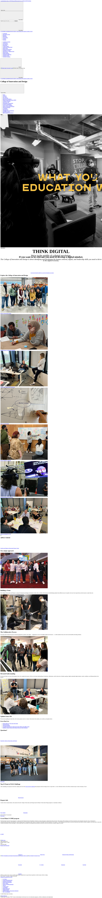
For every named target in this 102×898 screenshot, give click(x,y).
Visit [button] (6, 845)
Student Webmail (6, 53)
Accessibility (5, 887)
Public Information (6, 888)
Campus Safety (5, 886)
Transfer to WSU (6, 55)
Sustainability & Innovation (8, 103)
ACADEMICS (3, 31)
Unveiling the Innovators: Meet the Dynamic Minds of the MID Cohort (16, 726)
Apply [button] (8, 845)
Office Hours (5, 48)
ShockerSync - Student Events (8, 51)
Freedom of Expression (7, 881)
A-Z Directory (5, 43)
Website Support (6, 889)
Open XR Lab (5, 109)
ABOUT (25, 31)
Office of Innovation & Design (8, 106)
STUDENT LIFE (15, 31)
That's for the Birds (6, 725)
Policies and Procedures (7, 49)
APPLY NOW (30, 31)
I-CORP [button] (2, 834)
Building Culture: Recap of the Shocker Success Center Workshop (15, 727)
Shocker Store (5, 52)
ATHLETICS (21, 31)
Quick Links (3, 10)
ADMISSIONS (9, 31)
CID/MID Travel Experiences (8, 110)
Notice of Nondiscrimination (8, 884)
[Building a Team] (24, 587)
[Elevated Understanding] (24, 671)
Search (1, 20)
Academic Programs (6, 101)
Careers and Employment (7, 47)
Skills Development (6, 107)
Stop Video (3, 248)
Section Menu (3, 92)
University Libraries (6, 56)
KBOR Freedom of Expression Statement (10, 890)
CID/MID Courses (6, 111)
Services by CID (6, 102)
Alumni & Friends (3, 877)
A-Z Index (5, 879)
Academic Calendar (6, 41)
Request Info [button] (2, 845)
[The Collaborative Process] (24, 629)
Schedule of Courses (7, 50)
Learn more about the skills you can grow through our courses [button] (42, 272)
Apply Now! (5, 42)
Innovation (2, 781)
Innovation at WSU (8, 0)
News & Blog (5, 97)
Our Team (5, 96)
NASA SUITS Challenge (7, 105)
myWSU (26, 0)
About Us (4, 95)
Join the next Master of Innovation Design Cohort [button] (9, 548)
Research (13, 0)
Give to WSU (21, 0)
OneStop (29, 0)
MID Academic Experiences (8, 112)
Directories (17, 0)
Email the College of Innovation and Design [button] (8, 740)
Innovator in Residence (7, 99)
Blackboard (5, 45)
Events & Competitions (7, 104)
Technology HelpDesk (7, 54)
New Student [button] (2, 812)
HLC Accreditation (6, 891)
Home (4, 94)
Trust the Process (6, 724)
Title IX (4, 885)
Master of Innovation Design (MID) (9, 100)
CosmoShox (5, 108)
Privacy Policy (5, 883)
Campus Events (6, 46)
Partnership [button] (25, 812)
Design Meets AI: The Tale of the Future (10, 723)
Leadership (2, 0)
